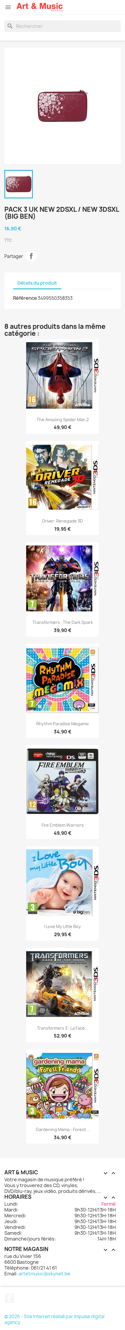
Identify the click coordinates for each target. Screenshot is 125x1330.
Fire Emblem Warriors (63, 825)
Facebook (9, 1298)
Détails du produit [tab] (37, 283)
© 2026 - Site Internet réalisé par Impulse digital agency (54, 1319)
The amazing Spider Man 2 (63, 419)
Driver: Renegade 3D (62, 521)
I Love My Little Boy (62, 926)
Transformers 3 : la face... (62, 1028)
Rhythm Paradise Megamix (62, 723)
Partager (31, 256)
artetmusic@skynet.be (44, 1273)
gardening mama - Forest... (63, 1129)
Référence (25, 298)
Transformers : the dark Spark (63, 622)
